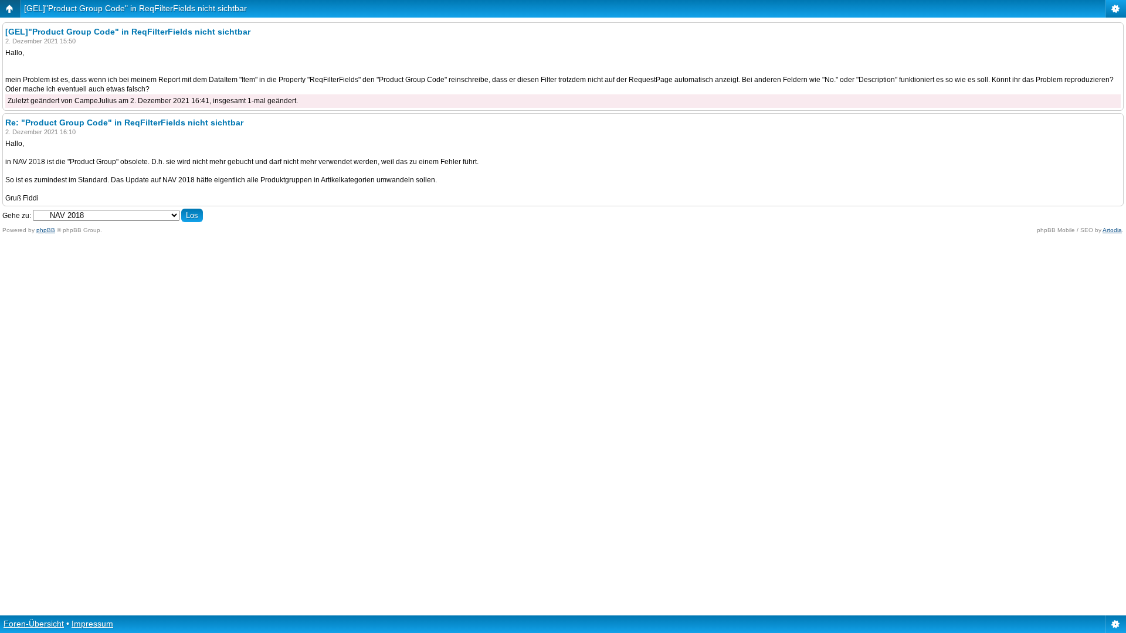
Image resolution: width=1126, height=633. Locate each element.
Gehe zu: (16, 216)
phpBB (45, 230)
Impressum (92, 623)
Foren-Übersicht (34, 623)
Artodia (1112, 230)
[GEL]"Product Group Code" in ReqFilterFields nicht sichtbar (135, 8)
